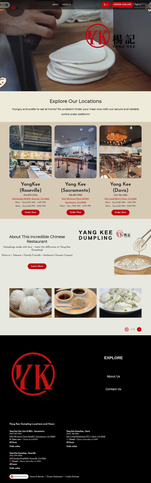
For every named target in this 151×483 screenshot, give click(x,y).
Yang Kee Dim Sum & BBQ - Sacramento (26, 431)
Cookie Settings (72, 476)
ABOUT (55, 5)
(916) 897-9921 (15, 434)
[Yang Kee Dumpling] (17, 9)
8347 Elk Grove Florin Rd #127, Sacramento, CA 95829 (32, 437)
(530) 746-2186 (72, 434)
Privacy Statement (55, 476)
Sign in (138, 5)
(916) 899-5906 (15, 456)
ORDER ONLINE (122, 5)
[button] (67, 4)
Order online (14, 446)
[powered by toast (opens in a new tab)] (18, 476)
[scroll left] (126, 329)
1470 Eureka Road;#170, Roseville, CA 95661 (27, 458)
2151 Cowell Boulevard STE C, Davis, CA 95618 (85, 437)
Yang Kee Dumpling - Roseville (22, 453)
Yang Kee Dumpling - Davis (78, 431)
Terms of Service (37, 476)
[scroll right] (139, 329)
